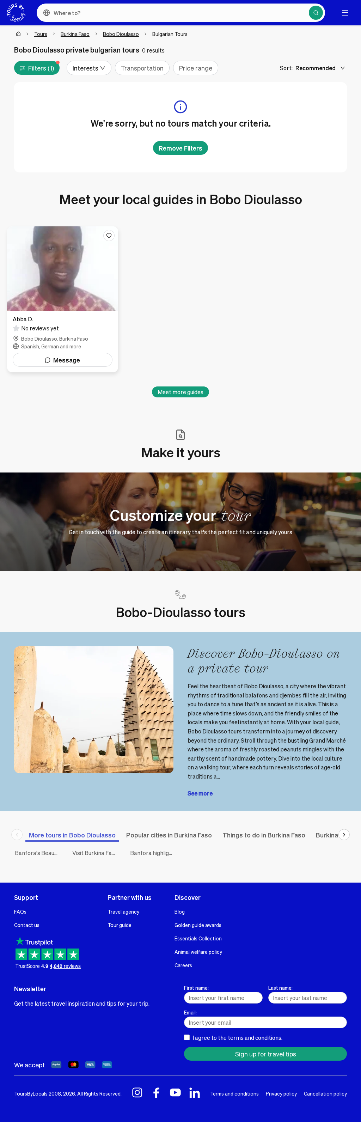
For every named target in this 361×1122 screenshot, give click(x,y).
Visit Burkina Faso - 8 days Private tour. (95, 852)
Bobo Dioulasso (121, 34)
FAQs (20, 911)
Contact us (26, 925)
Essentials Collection (198, 938)
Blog (180, 911)
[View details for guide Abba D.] (62, 299)
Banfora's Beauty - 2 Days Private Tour (38, 852)
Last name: (280, 987)
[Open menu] (345, 13)
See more (200, 793)
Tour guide (119, 925)
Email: (190, 1012)
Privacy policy (281, 1093)
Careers (183, 965)
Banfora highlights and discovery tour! (153, 852)
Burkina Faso (75, 34)
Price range (195, 68)
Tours (40, 34)
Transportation (142, 68)
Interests (85, 68)
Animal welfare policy (198, 952)
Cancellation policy (325, 1093)
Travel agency (123, 911)
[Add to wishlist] (109, 235)
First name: (196, 987)
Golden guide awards (198, 925)
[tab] (72, 835)
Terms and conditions (234, 1093)
